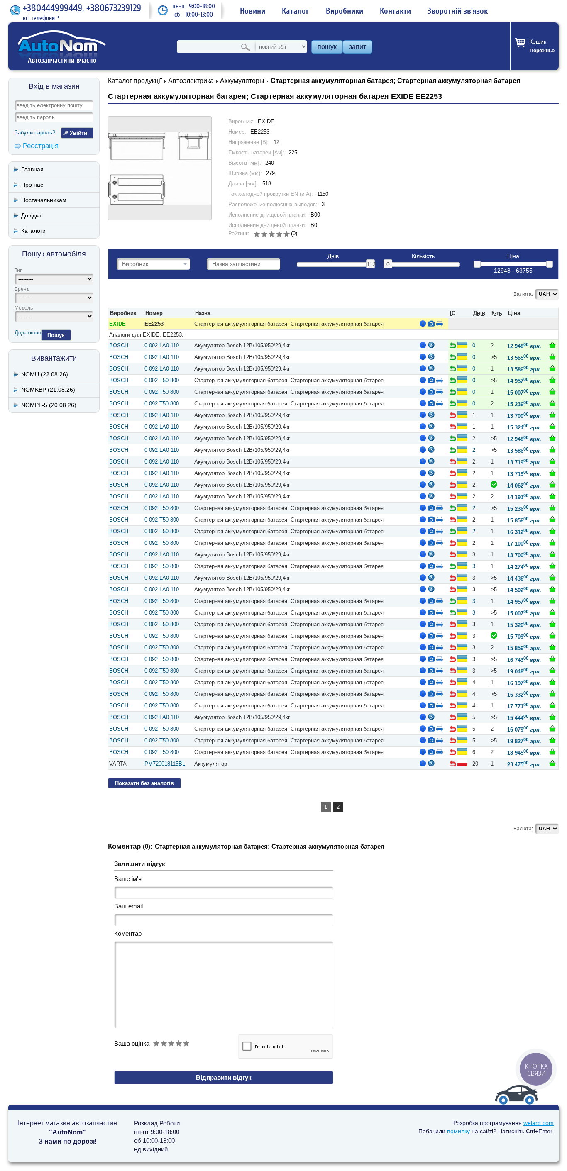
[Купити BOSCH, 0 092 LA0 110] (552, 345)
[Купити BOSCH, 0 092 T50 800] (552, 379)
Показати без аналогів (144, 783)
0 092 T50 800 (161, 380)
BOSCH (118, 345)
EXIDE (117, 324)
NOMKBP (48, 389)
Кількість (423, 256)
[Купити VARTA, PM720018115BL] (552, 763)
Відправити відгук (224, 1077)
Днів (333, 256)
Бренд (22, 289)
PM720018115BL (164, 764)
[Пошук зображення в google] (431, 345)
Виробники (344, 11)
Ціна (513, 256)
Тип (19, 270)
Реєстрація (41, 146)
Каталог (295, 11)
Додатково (28, 332)
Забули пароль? (35, 132)
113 (371, 264)
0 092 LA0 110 (161, 345)
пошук (327, 46)
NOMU (44, 374)
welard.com (538, 1123)
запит (357, 46)
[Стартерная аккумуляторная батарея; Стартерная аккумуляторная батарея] (160, 168)
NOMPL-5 (48, 405)
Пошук (56, 335)
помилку (458, 1131)
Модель (24, 308)
